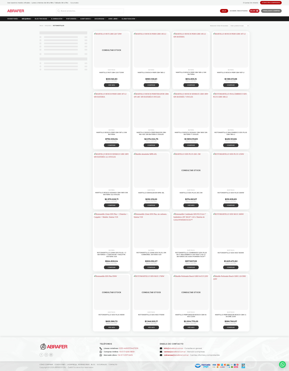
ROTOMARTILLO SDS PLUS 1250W (231, 193)
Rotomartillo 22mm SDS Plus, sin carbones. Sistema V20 (151, 253)
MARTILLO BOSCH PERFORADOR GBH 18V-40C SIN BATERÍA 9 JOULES (151, 133)
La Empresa (72, 364)
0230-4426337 (125, 348)
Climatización (128, 19)
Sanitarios (85, 19)
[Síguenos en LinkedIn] (51, 355)
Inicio (41, 25)
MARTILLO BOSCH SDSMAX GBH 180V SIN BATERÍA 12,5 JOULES (111, 193)
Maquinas (48, 25)
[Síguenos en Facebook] (41, 355)
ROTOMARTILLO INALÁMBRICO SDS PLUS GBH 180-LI (230, 133)
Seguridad (99, 19)
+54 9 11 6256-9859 (126, 352)
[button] (238, 11)
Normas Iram (83, 364)
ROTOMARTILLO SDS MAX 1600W (231, 253)
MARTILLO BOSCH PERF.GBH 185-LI (151, 72)
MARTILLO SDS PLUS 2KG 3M (191, 193)
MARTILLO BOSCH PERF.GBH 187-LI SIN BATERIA (111, 133)
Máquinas (26, 19)
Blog (93, 364)
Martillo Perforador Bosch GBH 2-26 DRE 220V (231, 315)
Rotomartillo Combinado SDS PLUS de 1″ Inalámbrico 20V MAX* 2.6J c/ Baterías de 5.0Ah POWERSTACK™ (191, 254)
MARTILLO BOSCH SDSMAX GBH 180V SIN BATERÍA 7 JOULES (191, 133)
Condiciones (60, 364)
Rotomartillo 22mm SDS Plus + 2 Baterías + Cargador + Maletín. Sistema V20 (111, 254)
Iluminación (56, 19)
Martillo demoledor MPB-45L (151, 193)
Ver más (111, 85)
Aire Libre (113, 19)
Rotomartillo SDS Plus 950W (112, 315)
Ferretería (12, 19)
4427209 (134, 348)
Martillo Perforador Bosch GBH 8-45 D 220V (191, 315)
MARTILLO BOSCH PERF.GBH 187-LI (230, 72)
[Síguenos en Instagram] (46, 355)
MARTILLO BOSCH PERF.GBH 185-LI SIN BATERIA (191, 73)
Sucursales (74, 3)
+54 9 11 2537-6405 (125, 355)
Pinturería (71, 19)
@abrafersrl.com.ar (173, 348)
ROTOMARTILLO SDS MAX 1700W (151, 315)
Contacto (113, 364)
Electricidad (41, 19)
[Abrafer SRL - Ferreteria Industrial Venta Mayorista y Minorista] (15, 11)
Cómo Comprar (46, 364)
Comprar (151, 85)
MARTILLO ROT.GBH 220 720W (111, 72)
